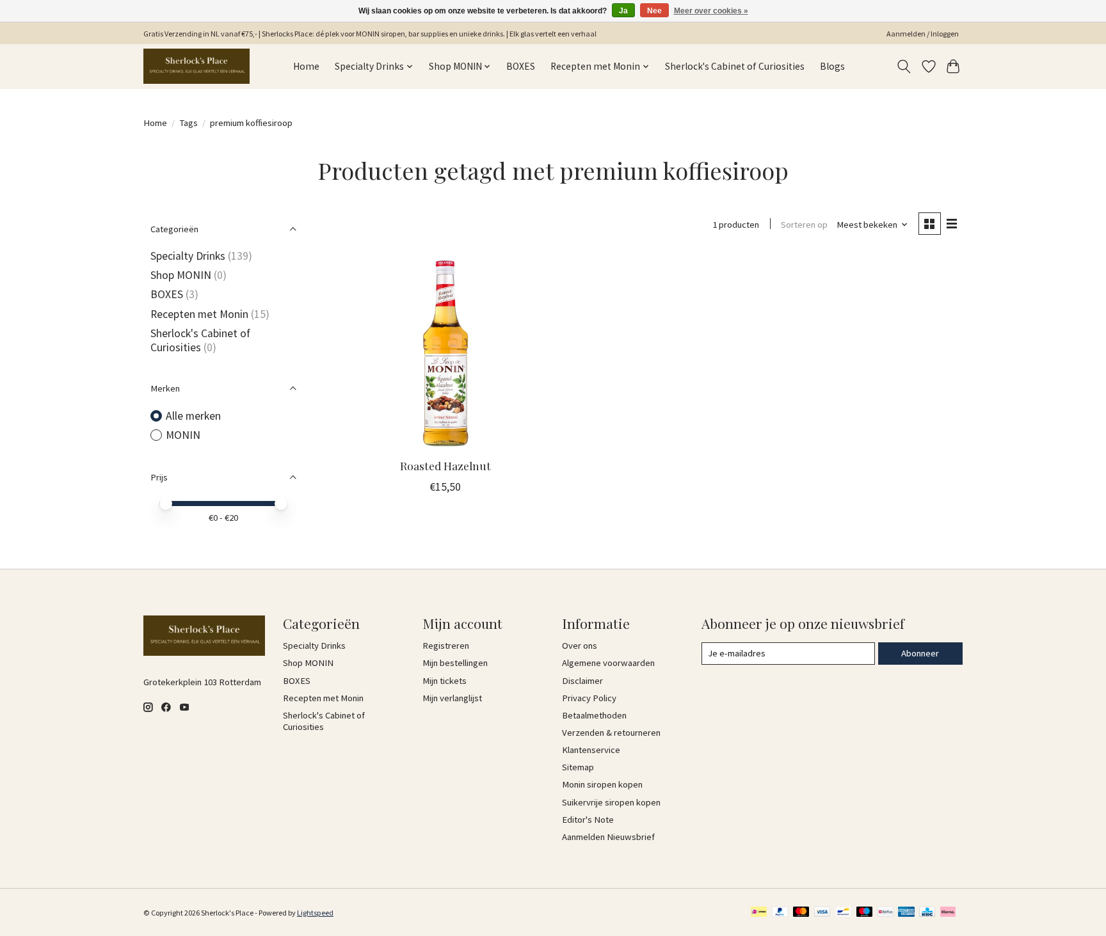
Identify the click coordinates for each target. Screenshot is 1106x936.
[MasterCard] (801, 913)
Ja (623, 10)
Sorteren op (804, 224)
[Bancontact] (843, 913)
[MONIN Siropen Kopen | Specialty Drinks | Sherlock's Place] (196, 66)
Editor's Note (588, 819)
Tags (188, 123)
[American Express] (906, 913)
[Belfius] (886, 913)
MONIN (183, 435)
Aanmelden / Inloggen (922, 33)
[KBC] (927, 913)
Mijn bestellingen (455, 663)
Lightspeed (315, 912)
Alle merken (193, 416)
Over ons (579, 645)
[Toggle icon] (904, 66)
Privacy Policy (589, 698)
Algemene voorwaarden (608, 663)
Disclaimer (582, 680)
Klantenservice (591, 750)
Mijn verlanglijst (452, 698)
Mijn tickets (444, 680)
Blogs (832, 66)
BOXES (520, 66)
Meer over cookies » (711, 10)
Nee (654, 10)
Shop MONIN (180, 275)
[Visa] (822, 913)
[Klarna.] (948, 913)
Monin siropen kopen (602, 784)
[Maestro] (864, 913)
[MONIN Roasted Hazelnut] (445, 352)
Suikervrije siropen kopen (611, 802)
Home (306, 66)
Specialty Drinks (187, 256)
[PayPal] (780, 913)
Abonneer (920, 653)
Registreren (445, 645)
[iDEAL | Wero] (759, 913)
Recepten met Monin (199, 314)
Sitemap (578, 767)
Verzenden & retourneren (611, 732)
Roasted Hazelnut (445, 465)
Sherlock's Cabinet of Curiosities (735, 66)
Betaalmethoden (594, 715)
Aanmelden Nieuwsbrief (608, 837)
